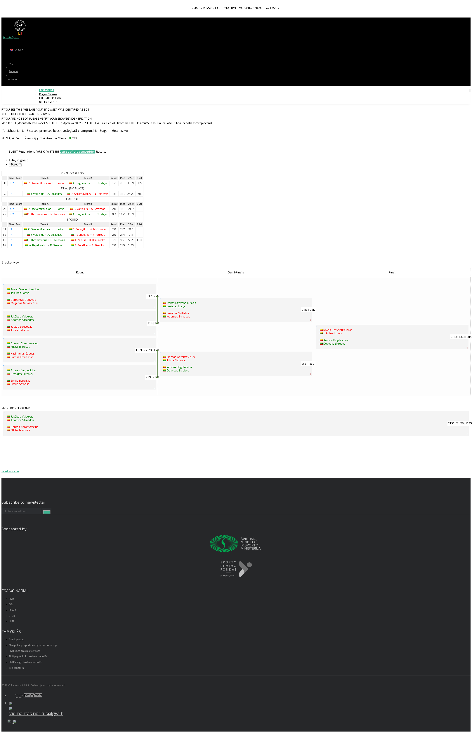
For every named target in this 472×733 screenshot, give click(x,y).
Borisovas (82, 235)
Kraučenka (97, 240)
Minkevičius (98, 229)
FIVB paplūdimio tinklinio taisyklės (28, 656)
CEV (11, 604)
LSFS (11, 621)
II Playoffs (15, 164)
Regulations (27, 151)
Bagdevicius (82, 183)
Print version (10, 471)
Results (101, 151)
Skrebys (100, 183)
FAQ (11, 63)
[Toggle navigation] (470, 90)
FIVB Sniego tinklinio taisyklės (25, 662)
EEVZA (12, 610)
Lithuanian (31, 57)
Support (13, 71)
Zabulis (80, 240)
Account (13, 79)
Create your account (24, 92)
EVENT (13, 151)
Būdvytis (79, 229)
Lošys (59, 183)
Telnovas (101, 194)
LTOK (12, 615)
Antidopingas (16, 639)
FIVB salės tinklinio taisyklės (24, 650)
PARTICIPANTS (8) (47, 151)
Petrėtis (99, 235)
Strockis (98, 245)
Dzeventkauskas (40, 183)
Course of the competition (77, 151)
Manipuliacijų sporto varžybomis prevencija (33, 645)
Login (22, 86)
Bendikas (82, 245)
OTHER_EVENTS (48, 102)
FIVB (11, 598)
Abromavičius (81, 194)
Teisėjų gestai (16, 667)
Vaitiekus (38, 194)
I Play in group (18, 160)
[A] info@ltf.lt (11, 37)
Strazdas (54, 194)
